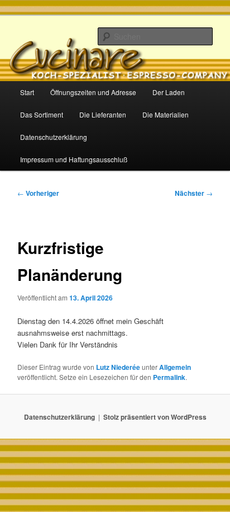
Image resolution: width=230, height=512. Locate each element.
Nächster (194, 193)
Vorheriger (38, 193)
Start (27, 92)
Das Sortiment (41, 114)
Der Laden (168, 92)
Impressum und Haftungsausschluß (73, 159)
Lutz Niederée (118, 367)
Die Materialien (165, 114)
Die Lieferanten (102, 114)
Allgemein (175, 367)
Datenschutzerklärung (53, 137)
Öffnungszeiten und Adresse (93, 92)
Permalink (169, 377)
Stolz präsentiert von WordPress (155, 417)
